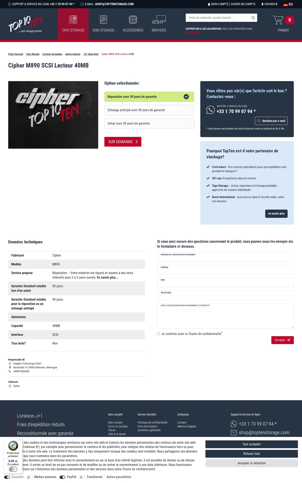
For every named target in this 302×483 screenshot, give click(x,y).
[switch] (13, 469)
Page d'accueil (15, 54)
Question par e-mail (273, 120)
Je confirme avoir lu (191, 334)
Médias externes (45, 477)
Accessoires (133, 30)
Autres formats (72, 54)
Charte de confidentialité (138, 469)
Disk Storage (103, 30)
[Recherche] (253, 18)
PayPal (71, 477)
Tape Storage (73, 30)
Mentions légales (187, 426)
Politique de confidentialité (152, 422)
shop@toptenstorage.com (264, 432)
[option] (247, 184)
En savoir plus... (108, 277)
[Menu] (20, 441)
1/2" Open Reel (90, 54)
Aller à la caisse (117, 434)
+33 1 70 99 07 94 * (258, 424)
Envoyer (280, 340)
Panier (111, 430)
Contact (182, 422)
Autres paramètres (119, 477)
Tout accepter (252, 444)
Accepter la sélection (252, 463)
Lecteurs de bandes (52, 54)
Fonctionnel (95, 477)
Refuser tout (251, 454)
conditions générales (149, 430)
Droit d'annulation (148, 426)
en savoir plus (276, 213)
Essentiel (18, 477)
